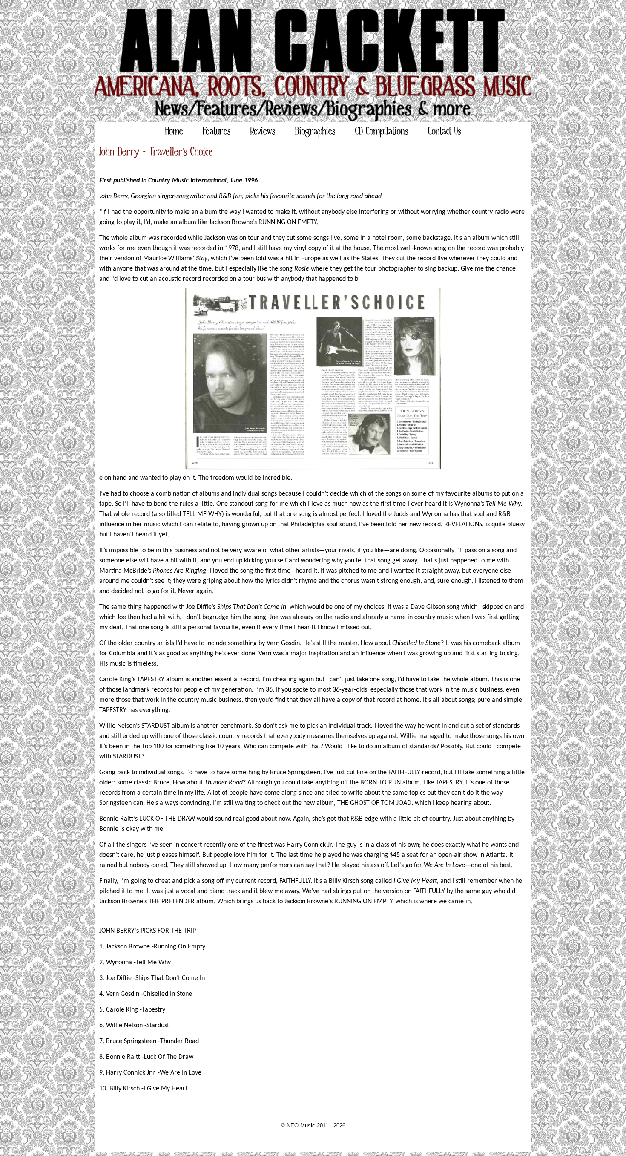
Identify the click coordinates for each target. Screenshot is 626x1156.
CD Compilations (381, 132)
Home (174, 132)
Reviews (263, 132)
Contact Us (444, 132)
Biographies (315, 132)
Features (217, 132)
